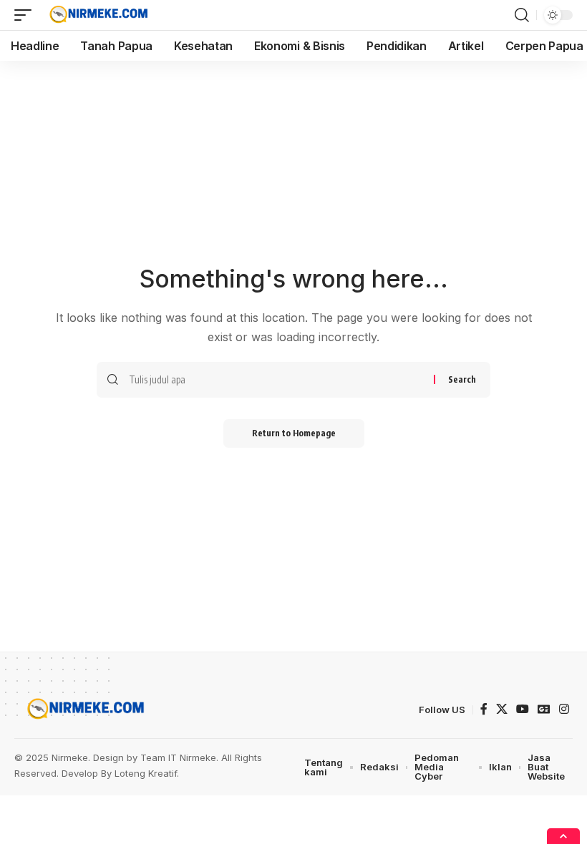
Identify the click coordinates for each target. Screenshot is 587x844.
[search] (522, 15)
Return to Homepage (294, 433)
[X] (502, 709)
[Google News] (544, 709)
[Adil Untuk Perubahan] (97, 15)
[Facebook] (484, 709)
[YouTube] (523, 709)
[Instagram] (564, 709)
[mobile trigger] (26, 15)
